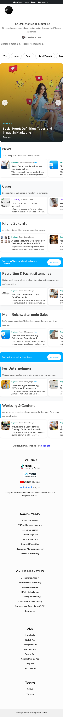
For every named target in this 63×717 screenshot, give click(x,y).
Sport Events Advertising (30, 601)
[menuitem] (21, 2)
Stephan (45, 445)
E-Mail (30, 689)
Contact (44, 712)
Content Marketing (30, 544)
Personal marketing (30, 553)
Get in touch (54, 262)
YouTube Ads (30, 649)
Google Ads (30, 654)
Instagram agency (30, 530)
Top (5, 56)
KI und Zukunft (45, 56)
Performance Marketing (30, 582)
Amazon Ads (30, 668)
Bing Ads (30, 663)
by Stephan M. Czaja (33, 37)
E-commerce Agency (30, 578)
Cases (28, 56)
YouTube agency (30, 534)
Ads (34, 2)
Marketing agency (22, 2)
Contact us (44, 2)
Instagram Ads (30, 644)
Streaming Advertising (30, 597)
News (16, 56)
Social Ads (30, 635)
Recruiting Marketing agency (30, 549)
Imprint (38, 712)
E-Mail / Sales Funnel (30, 592)
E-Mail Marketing (30, 587)
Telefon (30, 694)
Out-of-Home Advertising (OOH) (30, 606)
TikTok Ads (30, 640)
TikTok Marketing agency (30, 525)
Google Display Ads (30, 659)
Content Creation (30, 539)
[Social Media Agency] (18, 10)
